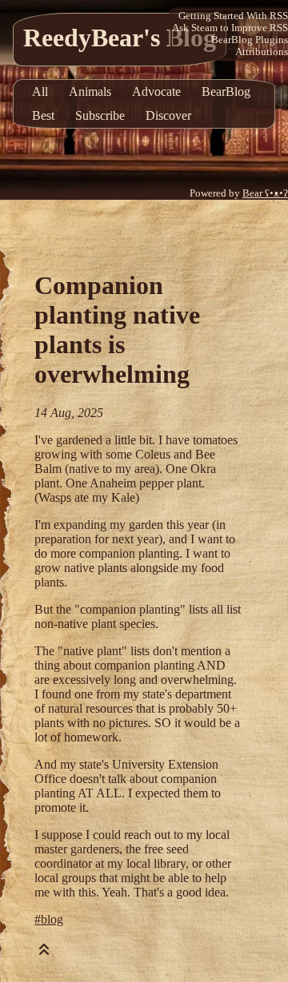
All (40, 91)
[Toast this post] (44, 953)
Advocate (156, 91)
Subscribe (100, 115)
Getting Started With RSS (233, 16)
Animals (90, 91)
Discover (168, 115)
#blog (48, 919)
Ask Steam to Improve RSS (230, 28)
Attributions (261, 52)
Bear (265, 193)
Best (43, 115)
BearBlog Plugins (249, 40)
